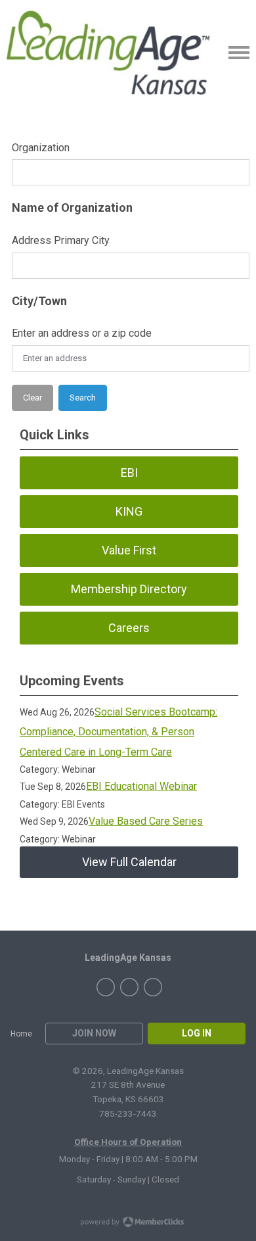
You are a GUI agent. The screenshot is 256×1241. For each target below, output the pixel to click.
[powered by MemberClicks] (128, 1223)
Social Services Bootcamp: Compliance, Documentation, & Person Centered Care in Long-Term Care (118, 732)
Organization (41, 147)
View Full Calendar (129, 862)
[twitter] (129, 987)
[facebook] (105, 987)
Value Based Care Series (146, 821)
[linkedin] (153, 987)
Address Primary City (61, 240)
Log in (196, 1033)
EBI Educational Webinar (141, 786)
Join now (94, 1033)
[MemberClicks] (115, 52)
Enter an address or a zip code (82, 333)
